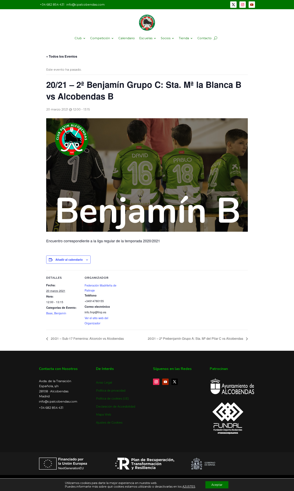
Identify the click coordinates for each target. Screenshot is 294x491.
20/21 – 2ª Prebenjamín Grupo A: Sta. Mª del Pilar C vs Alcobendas (196, 338)
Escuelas (145, 38)
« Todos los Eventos (61, 56)
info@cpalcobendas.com (58, 401)
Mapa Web (103, 414)
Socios (165, 38)
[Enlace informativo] (147, 23)
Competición (100, 38)
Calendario (126, 38)
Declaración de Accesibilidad (115, 406)
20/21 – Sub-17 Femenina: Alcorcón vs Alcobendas (87, 338)
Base (49, 313)
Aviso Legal (104, 382)
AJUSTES (188, 486)
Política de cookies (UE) (112, 398)
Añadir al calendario (69, 260)
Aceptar (216, 485)
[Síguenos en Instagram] (242, 4)
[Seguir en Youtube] (252, 4)
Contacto (204, 38)
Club (78, 38)
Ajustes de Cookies (109, 422)
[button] (215, 38)
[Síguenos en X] (233, 4)
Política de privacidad (110, 390)
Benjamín (60, 313)
